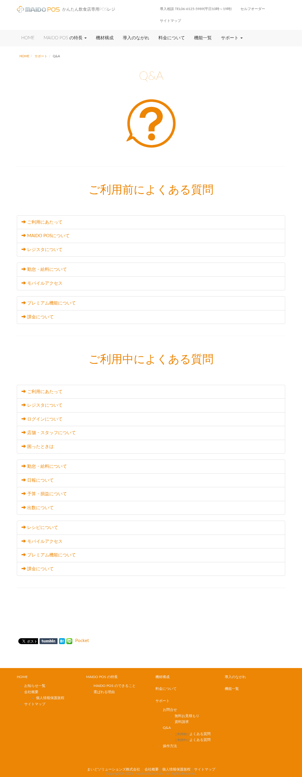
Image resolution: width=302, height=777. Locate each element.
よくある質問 (193, 734)
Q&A (167, 727)
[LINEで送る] (69, 640)
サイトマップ (170, 20)
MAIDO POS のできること (114, 686)
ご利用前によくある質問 (151, 190)
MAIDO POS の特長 (64, 38)
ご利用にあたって (45, 222)
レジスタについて (45, 249)
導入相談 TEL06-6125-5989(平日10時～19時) (196, 9)
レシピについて (42, 527)
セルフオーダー (252, 9)
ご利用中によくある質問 (151, 359)
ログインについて (45, 419)
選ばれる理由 (104, 692)
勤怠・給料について (47, 269)
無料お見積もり (187, 716)
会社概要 (31, 692)
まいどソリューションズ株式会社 (113, 769)
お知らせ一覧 (34, 686)
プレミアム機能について (51, 303)
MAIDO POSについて (48, 236)
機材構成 (105, 38)
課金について (40, 317)
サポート (230, 38)
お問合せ (170, 709)
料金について (171, 38)
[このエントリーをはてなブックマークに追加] (62, 640)
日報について (40, 480)
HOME (28, 38)
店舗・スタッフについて (51, 433)
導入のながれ (136, 38)
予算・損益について (47, 494)
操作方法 (170, 746)
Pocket (82, 640)
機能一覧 (203, 38)
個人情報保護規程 (50, 698)
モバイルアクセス (45, 283)
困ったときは (40, 446)
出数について (40, 508)
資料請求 (182, 722)
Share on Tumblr (49, 641)
